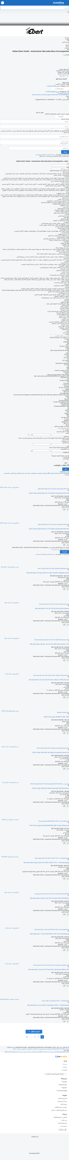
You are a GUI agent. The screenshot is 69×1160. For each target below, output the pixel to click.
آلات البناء (59, 1049)
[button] (2, 2)
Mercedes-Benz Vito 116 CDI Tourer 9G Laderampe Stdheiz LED (48, 969)
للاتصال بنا (64, 1070)
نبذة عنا (65, 1064)
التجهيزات (29, 1049)
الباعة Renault (15, 1052)
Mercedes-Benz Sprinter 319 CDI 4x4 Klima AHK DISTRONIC (49, 898)
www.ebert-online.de (63, 93)
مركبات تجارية (16, 1049)
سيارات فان (65, 1049)
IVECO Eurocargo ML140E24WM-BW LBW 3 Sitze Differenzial (49, 825)
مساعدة (65, 1067)
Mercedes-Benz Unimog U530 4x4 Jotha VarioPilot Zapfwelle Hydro (48, 573)
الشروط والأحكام (62, 1098)
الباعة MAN (8, 1052)
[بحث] (2, 8)
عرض (65, 462)
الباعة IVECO (42, 1052)
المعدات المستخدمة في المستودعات (47, 1049)
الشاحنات (34, 1049)
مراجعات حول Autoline (61, 1107)
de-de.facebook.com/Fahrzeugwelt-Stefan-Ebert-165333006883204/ (50, 94)
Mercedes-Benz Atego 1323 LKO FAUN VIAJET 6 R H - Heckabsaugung (46, 862)
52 (27, 1037)
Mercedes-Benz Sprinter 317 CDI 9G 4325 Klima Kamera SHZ (49, 644)
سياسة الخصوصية (50, 154)
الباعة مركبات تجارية (24, 1052)
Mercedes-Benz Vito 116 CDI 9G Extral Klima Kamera (52, 608)
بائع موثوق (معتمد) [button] (64, 69)
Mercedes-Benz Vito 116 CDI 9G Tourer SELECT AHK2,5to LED (49, 680)
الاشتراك (64, 552)
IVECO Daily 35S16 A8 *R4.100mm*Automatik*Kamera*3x (50, 752)
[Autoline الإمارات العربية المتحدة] (58, 2)
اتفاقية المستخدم (40, 154)
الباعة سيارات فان (51, 1052)
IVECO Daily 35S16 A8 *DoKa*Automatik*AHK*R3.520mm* (50, 788)
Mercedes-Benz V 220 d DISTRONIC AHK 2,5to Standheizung (49, 934)
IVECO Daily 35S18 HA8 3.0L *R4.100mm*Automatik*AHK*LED (49, 493)
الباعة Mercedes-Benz (62, 1052)
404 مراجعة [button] (62, 75)
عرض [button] (57, 86)
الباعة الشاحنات (34, 1052)
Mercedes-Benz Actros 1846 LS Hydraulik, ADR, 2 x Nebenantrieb (48, 1005)
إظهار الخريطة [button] (39, 112)
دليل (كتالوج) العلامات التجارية (59, 1110)
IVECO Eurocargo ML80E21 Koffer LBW (56, 717)
